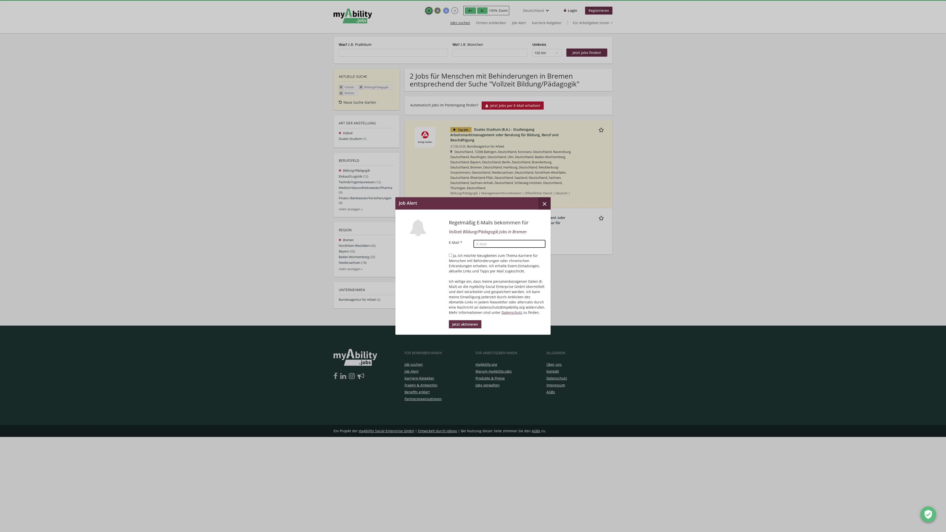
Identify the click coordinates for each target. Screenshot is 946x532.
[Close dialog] (544, 203)
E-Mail (455, 242)
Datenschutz (512, 312)
